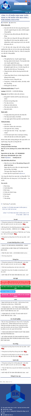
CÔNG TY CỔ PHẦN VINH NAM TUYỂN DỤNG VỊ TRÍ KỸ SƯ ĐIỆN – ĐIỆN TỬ (16, 213)
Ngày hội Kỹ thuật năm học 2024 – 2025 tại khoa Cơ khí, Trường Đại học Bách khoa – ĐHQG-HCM (15, 303)
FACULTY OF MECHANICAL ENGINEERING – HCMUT (15, 245)
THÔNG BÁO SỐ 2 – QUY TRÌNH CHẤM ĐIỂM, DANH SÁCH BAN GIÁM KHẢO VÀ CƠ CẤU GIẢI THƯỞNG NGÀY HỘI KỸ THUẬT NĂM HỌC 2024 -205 (15, 308)
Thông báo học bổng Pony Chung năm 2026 (12, 351)
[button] (26, 12)
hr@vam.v (8, 157)
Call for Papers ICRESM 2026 (8, 291)
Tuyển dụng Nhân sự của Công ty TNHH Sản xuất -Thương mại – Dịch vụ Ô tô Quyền (15, 233)
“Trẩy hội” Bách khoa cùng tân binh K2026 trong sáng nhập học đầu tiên (15, 368)
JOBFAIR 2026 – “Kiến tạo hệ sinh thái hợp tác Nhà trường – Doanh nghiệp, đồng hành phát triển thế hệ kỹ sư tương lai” (15, 282)
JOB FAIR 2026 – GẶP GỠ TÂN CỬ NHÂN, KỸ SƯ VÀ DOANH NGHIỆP (16, 295)
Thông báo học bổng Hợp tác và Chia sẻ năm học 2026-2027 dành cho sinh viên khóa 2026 (15, 355)
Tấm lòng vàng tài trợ (7, 256)
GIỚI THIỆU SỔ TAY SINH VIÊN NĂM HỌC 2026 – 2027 (15, 275)
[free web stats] (15, 378)
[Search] (28, 3)
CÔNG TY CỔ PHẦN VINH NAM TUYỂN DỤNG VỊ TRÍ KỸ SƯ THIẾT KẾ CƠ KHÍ (14, 208)
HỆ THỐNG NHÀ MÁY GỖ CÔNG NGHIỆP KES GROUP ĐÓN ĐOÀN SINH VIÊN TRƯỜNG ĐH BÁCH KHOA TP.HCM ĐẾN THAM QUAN (15, 338)
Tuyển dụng (6, 204)
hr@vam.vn (22, 173)
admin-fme (13, 22)
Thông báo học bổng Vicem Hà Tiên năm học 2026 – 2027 (16, 237)
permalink (13, 204)
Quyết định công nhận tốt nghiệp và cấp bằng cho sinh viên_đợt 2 (14, 271)
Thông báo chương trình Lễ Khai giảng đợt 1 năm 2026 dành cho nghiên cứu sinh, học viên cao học (14, 223)
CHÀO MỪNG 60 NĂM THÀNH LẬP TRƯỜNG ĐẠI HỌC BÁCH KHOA (14, 249)
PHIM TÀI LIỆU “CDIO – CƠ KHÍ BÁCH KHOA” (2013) (14, 253)
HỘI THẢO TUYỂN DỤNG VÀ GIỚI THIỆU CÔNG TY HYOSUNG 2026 (15, 287)
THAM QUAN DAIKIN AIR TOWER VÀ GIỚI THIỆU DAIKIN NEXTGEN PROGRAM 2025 (15, 332)
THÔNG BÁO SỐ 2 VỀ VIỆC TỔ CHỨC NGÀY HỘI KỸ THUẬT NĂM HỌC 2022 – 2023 (14, 314)
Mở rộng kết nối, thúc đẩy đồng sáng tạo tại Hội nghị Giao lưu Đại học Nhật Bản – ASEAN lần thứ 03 (15, 228)
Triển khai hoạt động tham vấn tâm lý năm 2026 (13, 267)
